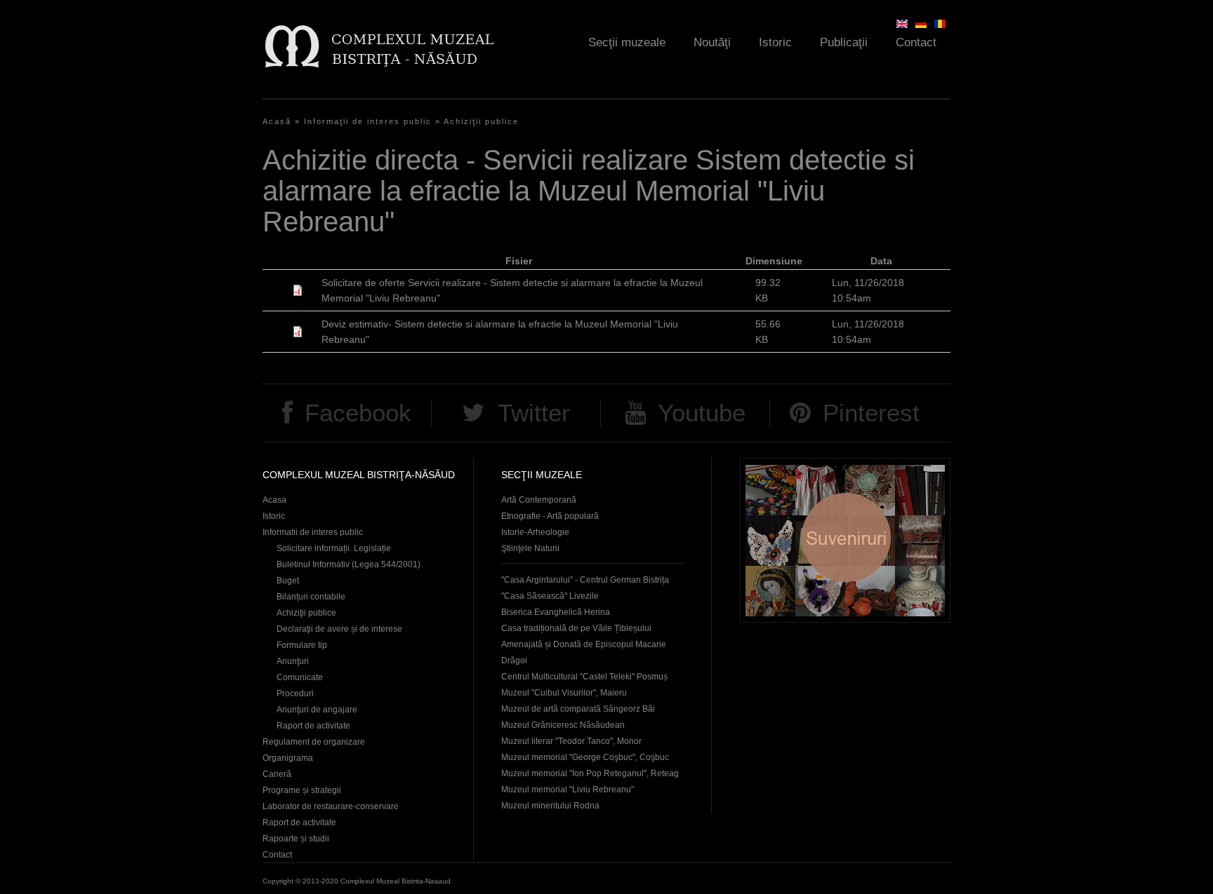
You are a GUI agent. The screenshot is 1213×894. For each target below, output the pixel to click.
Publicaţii (844, 42)
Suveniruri (845, 540)
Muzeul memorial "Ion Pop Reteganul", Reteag (590, 773)
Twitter (534, 412)
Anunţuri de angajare (317, 709)
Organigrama (288, 758)
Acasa (274, 500)
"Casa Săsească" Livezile (550, 596)
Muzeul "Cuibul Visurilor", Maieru (564, 693)
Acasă (277, 121)
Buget (288, 580)
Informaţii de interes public (368, 121)
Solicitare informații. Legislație (334, 548)
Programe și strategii (302, 790)
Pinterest (871, 412)
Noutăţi (712, 42)
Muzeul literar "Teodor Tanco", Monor (571, 741)
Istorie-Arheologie (535, 532)
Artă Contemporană (538, 500)
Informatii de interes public (313, 532)
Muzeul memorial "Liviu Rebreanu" (567, 789)
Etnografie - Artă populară (550, 516)
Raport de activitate (313, 726)
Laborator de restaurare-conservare (331, 806)
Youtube (701, 412)
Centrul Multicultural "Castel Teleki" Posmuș (584, 677)
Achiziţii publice (481, 121)
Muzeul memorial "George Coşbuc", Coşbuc (585, 757)
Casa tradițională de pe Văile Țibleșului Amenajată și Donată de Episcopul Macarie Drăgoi (583, 644)
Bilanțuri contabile (311, 597)
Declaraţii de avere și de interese (339, 629)
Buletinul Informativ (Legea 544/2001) (348, 564)
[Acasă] (379, 46)
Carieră (277, 774)
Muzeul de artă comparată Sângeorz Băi (578, 709)
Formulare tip (302, 645)
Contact (916, 42)
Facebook (358, 412)
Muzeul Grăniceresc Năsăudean (563, 725)
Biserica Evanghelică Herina (555, 612)
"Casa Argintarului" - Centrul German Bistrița (585, 580)
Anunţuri (293, 661)
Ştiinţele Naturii (530, 548)
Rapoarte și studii (296, 839)
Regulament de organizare (314, 742)
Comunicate (300, 677)
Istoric (775, 42)
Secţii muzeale (626, 42)
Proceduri (295, 693)
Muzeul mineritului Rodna (550, 806)
